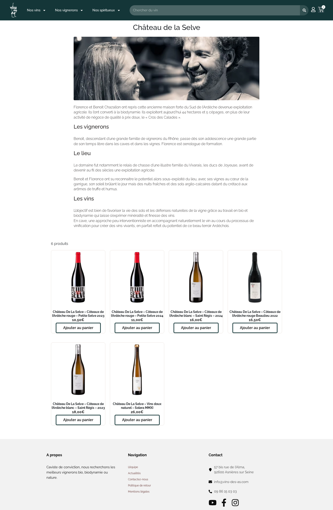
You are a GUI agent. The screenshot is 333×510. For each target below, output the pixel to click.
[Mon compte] (313, 9)
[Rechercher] (304, 10)
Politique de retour (139, 485)
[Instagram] (235, 503)
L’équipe (133, 467)
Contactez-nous (138, 479)
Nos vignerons (66, 10)
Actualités (134, 473)
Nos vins (33, 10)
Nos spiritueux (103, 10)
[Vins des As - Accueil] (13, 10)
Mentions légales (139, 491)
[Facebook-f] (224, 503)
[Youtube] (213, 503)
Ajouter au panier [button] (78, 328)
